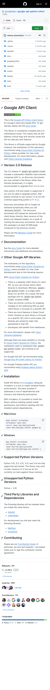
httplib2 (11, 512)
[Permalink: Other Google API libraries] (2, 257)
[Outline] (47, 98)
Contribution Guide (26, 544)
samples (10, 66)
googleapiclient (13, 61)
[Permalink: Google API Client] (2, 107)
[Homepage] (25, 4)
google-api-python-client (31, 11)
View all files (25, 91)
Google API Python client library (28, 120)
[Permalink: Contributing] (2, 537)
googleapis (10, 11)
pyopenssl (12, 531)
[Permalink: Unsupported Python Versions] (2, 480)
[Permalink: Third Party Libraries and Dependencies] (2, 496)
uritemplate (13, 515)
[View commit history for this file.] (44, 35)
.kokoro (10, 46)
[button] (43, 420)
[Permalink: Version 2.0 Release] (2, 165)
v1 (38, 199)
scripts (9, 71)
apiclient (10, 51)
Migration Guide (25, 233)
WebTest (12, 528)
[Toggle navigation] (4, 4)
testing (10, 76)
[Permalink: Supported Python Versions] (2, 457)
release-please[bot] (15, 35)
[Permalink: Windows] (2, 435)
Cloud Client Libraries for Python (24, 277)
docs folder (31, 126)
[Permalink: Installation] (2, 376)
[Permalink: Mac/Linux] (2, 414)
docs (9, 56)
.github (10, 41)
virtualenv (28, 382)
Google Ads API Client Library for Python (23, 359)
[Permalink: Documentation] (2, 242)
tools (9, 86)
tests (9, 81)
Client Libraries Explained (20, 159)
